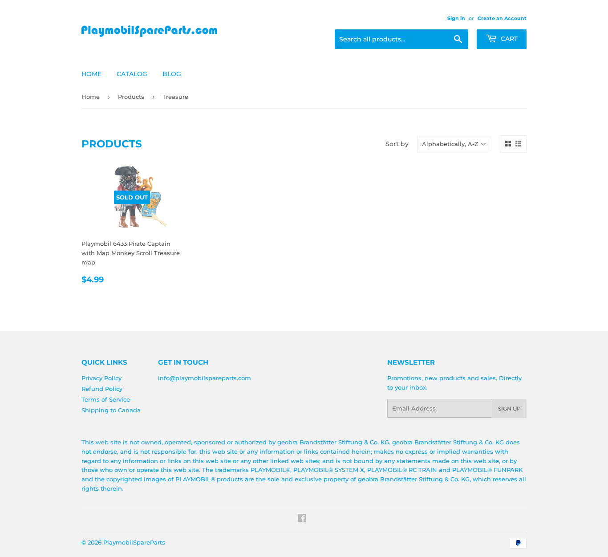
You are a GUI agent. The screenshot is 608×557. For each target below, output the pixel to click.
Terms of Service (105, 399)
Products (131, 96)
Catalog (132, 74)
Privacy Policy (101, 378)
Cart (508, 39)
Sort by (397, 144)
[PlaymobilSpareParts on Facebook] (302, 519)
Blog (171, 74)
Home (91, 74)
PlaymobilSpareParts (134, 542)
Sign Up (509, 408)
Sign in (456, 18)
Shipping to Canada (111, 410)
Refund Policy (101, 388)
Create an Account (502, 18)
